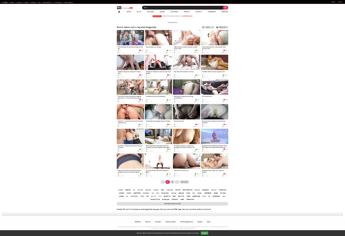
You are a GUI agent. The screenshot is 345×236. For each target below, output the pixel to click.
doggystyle (155, 199)
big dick (197, 190)
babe (182, 199)
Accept (204, 233)
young (142, 196)
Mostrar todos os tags (172, 203)
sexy (193, 193)
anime (216, 193)
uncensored (134, 196)
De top (139, 11)
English (26, 2)
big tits (181, 196)
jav (134, 190)
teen (188, 196)
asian (121, 196)
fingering (146, 193)
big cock (213, 190)
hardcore (196, 196)
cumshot (175, 199)
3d (209, 196)
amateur (137, 193)
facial (199, 193)
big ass (177, 190)
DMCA (208, 222)
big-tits (153, 196)
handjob (148, 190)
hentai (127, 190)
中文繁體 (5, 2)
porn (188, 193)
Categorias (174, 11)
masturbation (187, 190)
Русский (34, 2)
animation (190, 199)
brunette (167, 196)
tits (159, 196)
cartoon (140, 190)
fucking (155, 190)
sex (147, 196)
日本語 (12, 2)
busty (204, 196)
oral (223, 196)
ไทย (40, 2)
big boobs (165, 193)
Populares (150, 11)
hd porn (223, 193)
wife (157, 193)
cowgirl (121, 193)
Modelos (187, 11)
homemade (216, 196)
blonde (120, 190)
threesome (169, 190)
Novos (129, 11)
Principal (119, 12)
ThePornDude (58, 2)
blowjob (165, 199)
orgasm (173, 193)
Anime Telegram (69, 2)
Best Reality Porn (48, 2)
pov (127, 196)
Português (19, 2)
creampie (205, 190)
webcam (181, 193)
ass (153, 193)
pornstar (222, 190)
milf (174, 196)
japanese (207, 193)
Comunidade (212, 11)
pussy (129, 193)
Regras (200, 222)
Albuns (162, 11)
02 (172, 182)
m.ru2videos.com (187, 16)
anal (162, 190)
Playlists (199, 11)
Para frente (184, 182)
